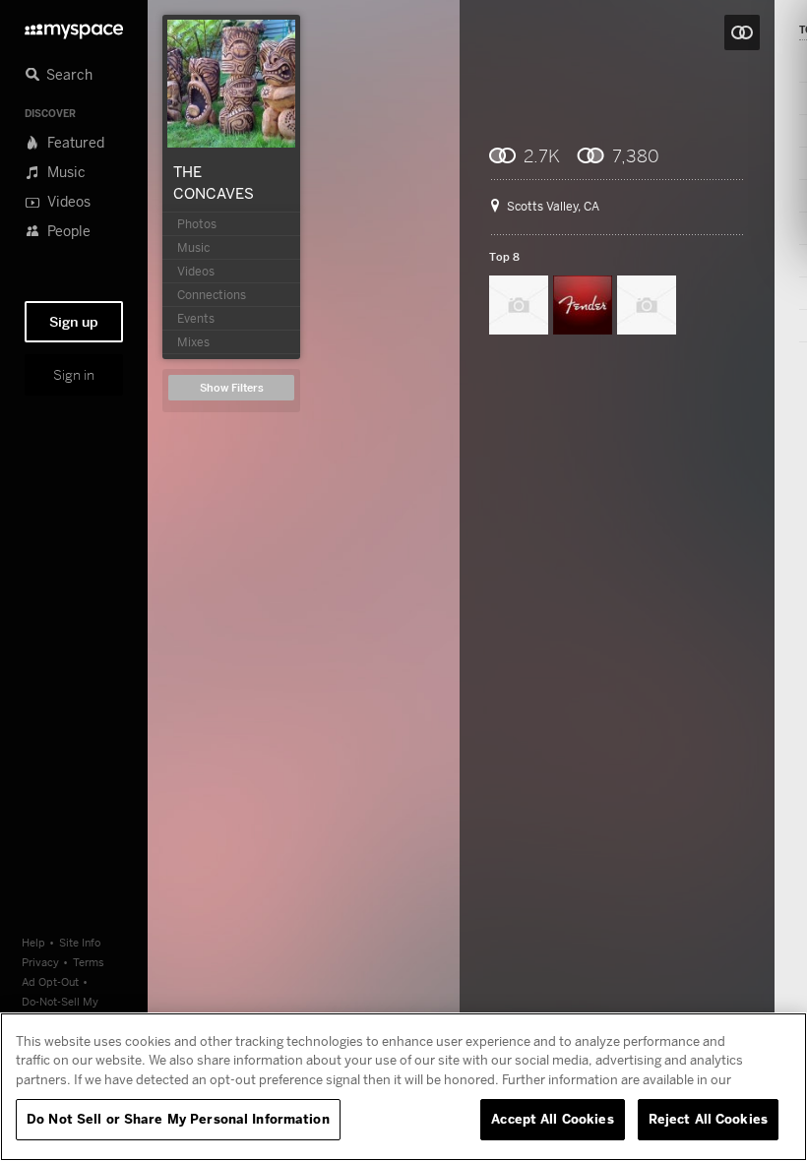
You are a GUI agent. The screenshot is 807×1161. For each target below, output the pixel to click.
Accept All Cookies (552, 1119)
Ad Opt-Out (50, 981)
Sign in (73, 375)
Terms (88, 961)
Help (33, 942)
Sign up (73, 322)
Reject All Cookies (708, 1119)
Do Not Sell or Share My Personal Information (178, 1119)
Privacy (40, 961)
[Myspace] (74, 26)
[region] (403, 1086)
